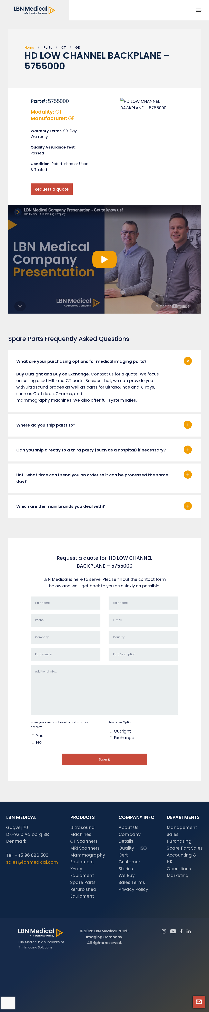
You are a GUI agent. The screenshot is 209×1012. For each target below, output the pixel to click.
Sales (172, 834)
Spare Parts (83, 882)
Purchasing (179, 841)
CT (63, 47)
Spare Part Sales (185, 848)
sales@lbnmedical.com (32, 862)
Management (182, 827)
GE (77, 47)
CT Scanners (84, 841)
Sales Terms (132, 882)
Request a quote (52, 189)
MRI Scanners (85, 848)
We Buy (127, 875)
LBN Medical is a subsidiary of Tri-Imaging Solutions (41, 945)
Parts (47, 47)
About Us (128, 827)
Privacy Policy (133, 889)
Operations (179, 869)
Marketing (178, 875)
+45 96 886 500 (31, 855)
